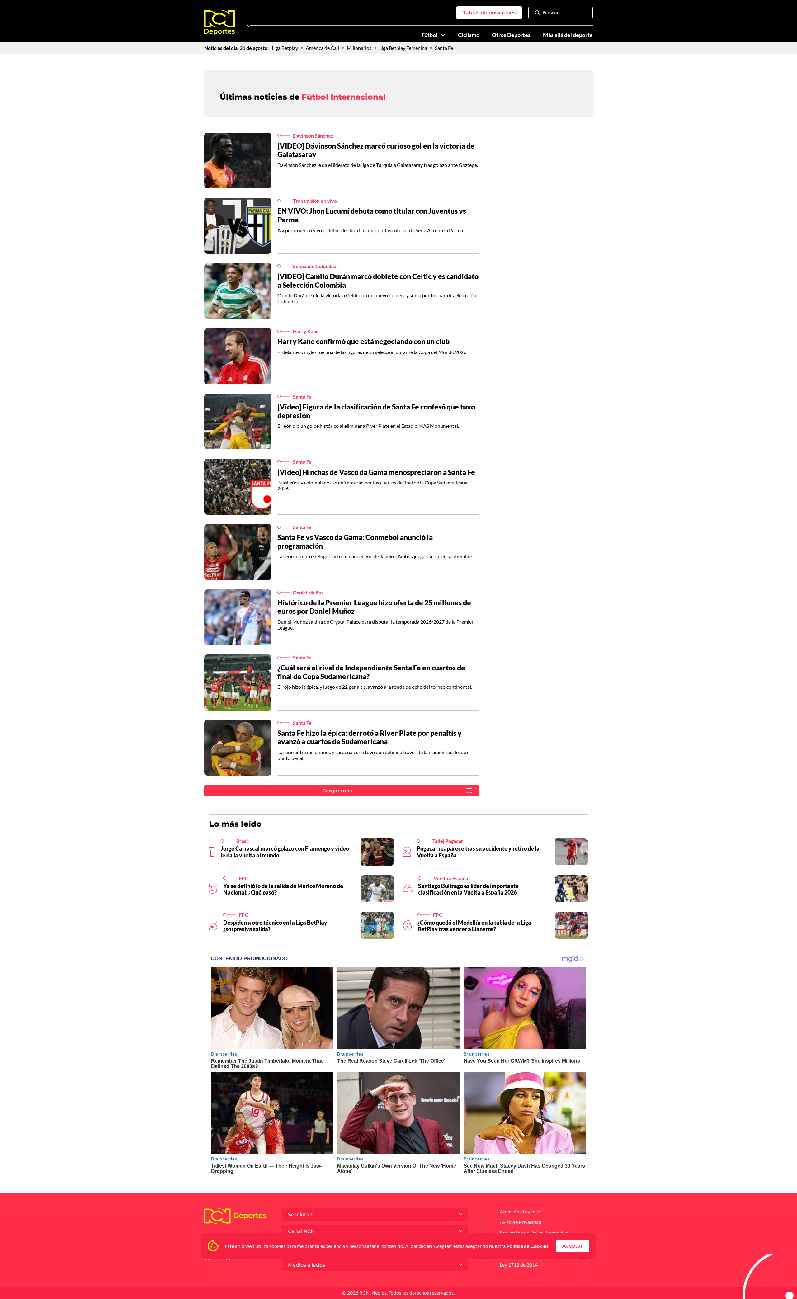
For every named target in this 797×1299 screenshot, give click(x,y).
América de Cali (322, 48)
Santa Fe (444, 48)
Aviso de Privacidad (520, 1222)
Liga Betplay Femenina (403, 48)
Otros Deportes (511, 35)
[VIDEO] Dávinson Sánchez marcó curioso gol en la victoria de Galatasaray (375, 150)
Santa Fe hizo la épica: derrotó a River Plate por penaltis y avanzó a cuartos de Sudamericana (369, 737)
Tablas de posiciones (489, 13)
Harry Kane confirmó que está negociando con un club (363, 341)
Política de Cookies (528, 1246)
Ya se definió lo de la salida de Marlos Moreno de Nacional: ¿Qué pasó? (283, 889)
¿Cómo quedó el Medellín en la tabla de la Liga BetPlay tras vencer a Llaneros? (474, 926)
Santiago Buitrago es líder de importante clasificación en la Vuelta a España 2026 (468, 889)
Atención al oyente (520, 1211)
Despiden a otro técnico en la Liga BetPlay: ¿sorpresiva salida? (276, 926)
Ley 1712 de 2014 (519, 1265)
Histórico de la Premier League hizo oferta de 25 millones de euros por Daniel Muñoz (374, 607)
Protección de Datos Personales (534, 1232)
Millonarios (359, 48)
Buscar (551, 13)
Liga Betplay (285, 48)
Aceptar (572, 1246)
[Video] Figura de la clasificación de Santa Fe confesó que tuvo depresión (376, 411)
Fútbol (429, 35)
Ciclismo (468, 35)
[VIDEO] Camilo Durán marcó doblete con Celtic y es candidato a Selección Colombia (378, 280)
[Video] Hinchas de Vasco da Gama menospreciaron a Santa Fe (376, 472)
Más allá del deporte (568, 35)
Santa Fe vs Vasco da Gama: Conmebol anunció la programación (355, 541)
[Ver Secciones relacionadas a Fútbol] (443, 35)
